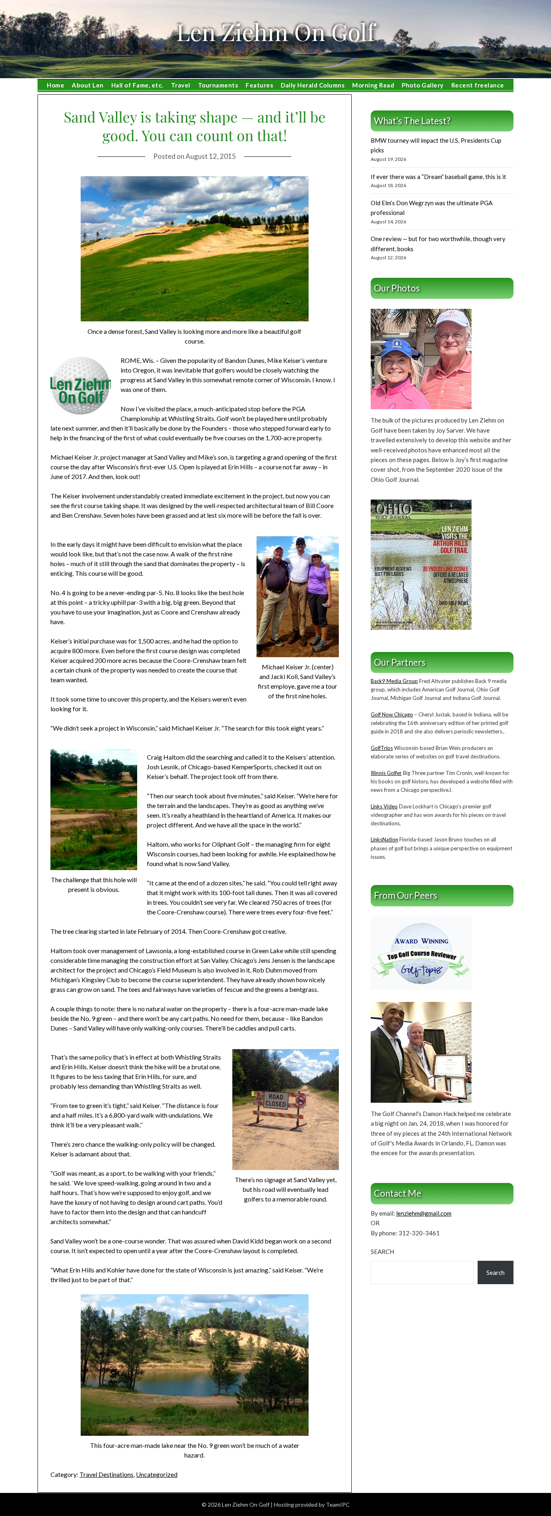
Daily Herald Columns (312, 85)
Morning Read (373, 85)
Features (259, 85)
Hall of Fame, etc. (137, 85)
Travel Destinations (106, 1474)
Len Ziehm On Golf (275, 31)
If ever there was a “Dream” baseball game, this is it (438, 176)
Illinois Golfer (386, 773)
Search (382, 1251)
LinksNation (384, 839)
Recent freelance (477, 85)
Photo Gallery (423, 85)
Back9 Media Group (394, 681)
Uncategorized (156, 1474)
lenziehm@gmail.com (423, 1213)
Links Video (384, 806)
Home (55, 85)
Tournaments (218, 85)
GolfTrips (382, 748)
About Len (88, 85)
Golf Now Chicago (392, 714)
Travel (180, 85)
